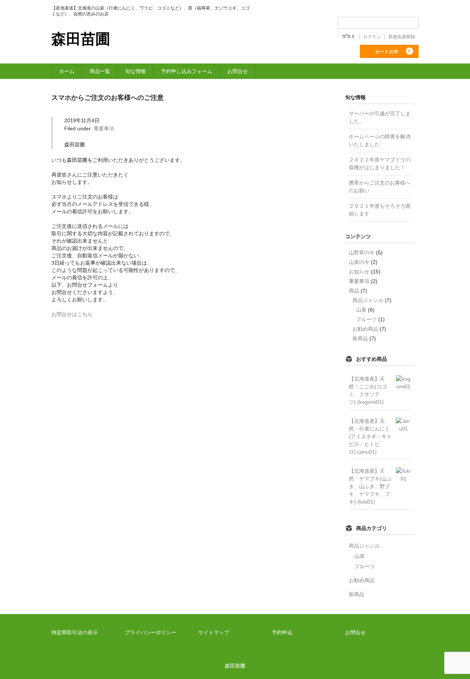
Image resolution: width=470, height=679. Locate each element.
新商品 (360, 338)
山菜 (361, 310)
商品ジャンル (367, 300)
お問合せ (237, 71)
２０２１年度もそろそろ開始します (380, 210)
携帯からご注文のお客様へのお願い (380, 186)
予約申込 (282, 632)
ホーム (67, 71)
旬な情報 (135, 71)
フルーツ (366, 319)
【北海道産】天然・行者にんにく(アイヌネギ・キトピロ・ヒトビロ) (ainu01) (370, 436)
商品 (354, 291)
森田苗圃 (80, 39)
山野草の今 (362, 252)
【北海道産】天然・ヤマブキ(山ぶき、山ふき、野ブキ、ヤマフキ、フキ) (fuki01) (370, 486)
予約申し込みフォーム (186, 71)
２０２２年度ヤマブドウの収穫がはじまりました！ (380, 163)
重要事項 (104, 128)
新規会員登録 (401, 36)
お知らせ (359, 272)
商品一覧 (100, 71)
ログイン (372, 36)
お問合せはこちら (72, 314)
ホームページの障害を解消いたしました (380, 140)
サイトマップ (213, 632)
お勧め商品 (365, 329)
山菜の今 (359, 262)
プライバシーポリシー (150, 632)
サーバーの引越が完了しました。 (380, 117)
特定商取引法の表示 (74, 632)
